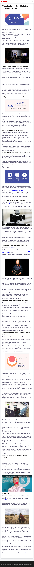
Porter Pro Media (10, 203)
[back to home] (4, 2)
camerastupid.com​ (25, 552)
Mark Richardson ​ (11, 247)
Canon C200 (4, 499)
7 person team (8, 302)
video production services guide (17, 190)
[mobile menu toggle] (32, 2)
